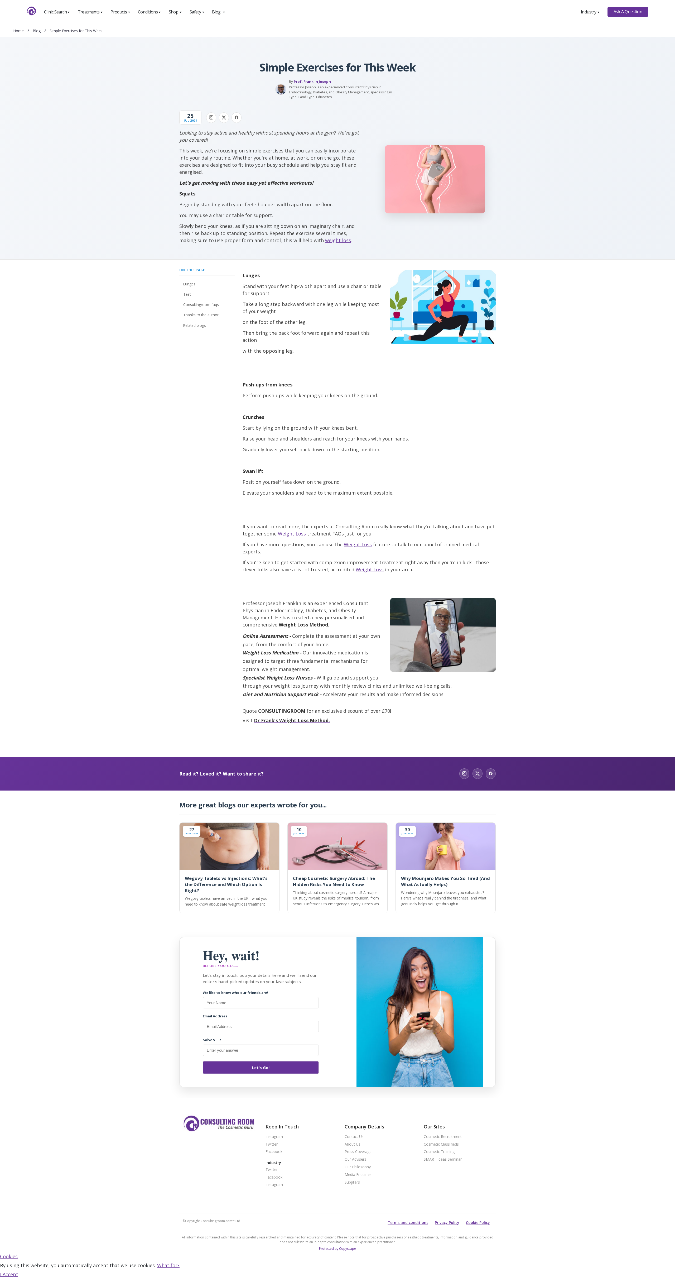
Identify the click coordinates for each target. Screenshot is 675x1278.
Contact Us (354, 1137)
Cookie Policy (478, 1222)
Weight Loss (292, 533)
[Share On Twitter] (224, 117)
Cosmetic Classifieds (441, 1144)
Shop (175, 12)
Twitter (272, 1144)
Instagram (274, 1137)
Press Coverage (358, 1152)
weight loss (338, 240)
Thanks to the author (201, 314)
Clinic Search (57, 12)
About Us (352, 1144)
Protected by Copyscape (337, 1248)
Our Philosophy (358, 1167)
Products (120, 12)
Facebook (274, 1152)
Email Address (215, 1016)
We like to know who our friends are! (235, 992)
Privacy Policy (447, 1222)
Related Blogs (194, 325)
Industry (590, 12)
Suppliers (352, 1182)
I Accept (9, 1274)
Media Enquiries (358, 1174)
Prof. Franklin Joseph (312, 81)
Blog (218, 12)
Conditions (149, 12)
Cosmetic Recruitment (443, 1137)
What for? (168, 1265)
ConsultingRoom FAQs (201, 304)
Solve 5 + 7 (212, 1039)
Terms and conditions (408, 1222)
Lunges (189, 283)
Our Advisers (355, 1159)
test (187, 294)
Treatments (90, 12)
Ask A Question (628, 12)
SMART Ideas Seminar (443, 1159)
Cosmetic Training (439, 1152)
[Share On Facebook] (237, 117)
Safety (197, 12)
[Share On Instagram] (211, 117)
